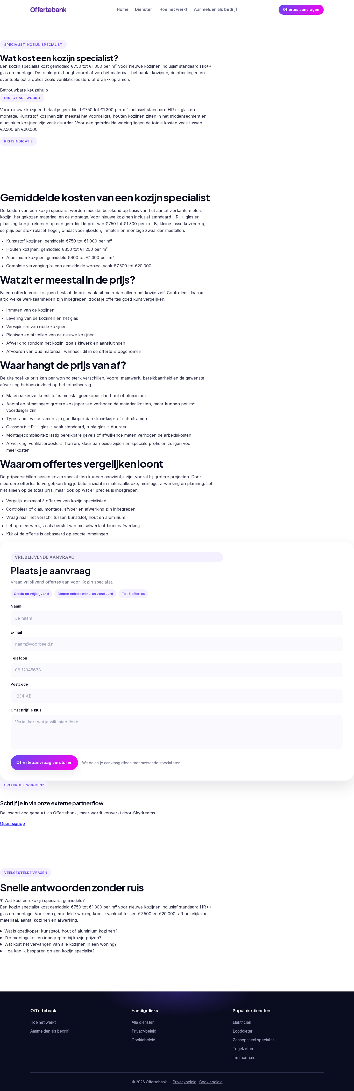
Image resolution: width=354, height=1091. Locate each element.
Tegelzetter (243, 1048)
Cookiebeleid (143, 1039)
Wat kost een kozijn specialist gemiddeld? (44, 900)
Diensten (144, 9)
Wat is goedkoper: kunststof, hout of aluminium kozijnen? (60, 931)
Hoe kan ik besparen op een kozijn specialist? (49, 950)
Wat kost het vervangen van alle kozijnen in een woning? (60, 944)
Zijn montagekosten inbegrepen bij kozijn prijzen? (52, 937)
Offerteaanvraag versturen (44, 762)
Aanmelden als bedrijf (215, 9)
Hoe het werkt (173, 9)
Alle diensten (143, 1022)
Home (123, 9)
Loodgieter (242, 1031)
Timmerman (243, 1057)
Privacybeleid (144, 1031)
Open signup (12, 823)
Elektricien (242, 1022)
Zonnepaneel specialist (253, 1039)
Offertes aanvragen (301, 9)
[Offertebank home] (48, 9)
